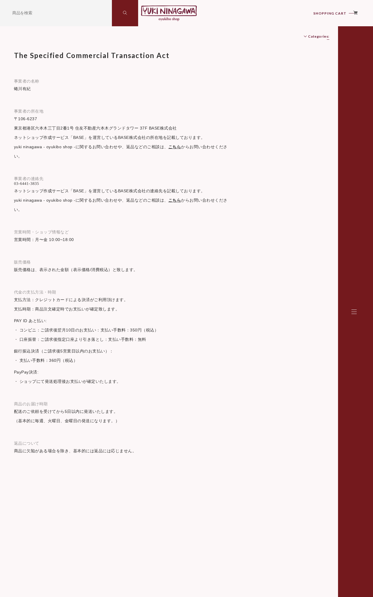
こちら (174, 146)
